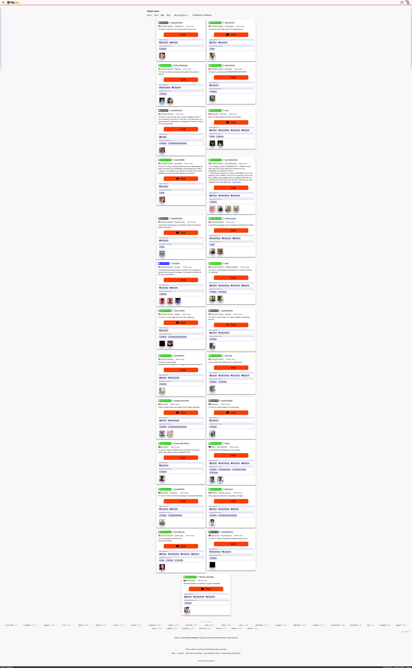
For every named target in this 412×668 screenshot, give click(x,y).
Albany (178, 69)
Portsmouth (226, 535)
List (162, 15)
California (179, 535)
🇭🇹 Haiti (212, 447)
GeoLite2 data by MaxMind (230, 653)
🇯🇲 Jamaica (213, 404)
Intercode (10, 667)
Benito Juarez (225, 493)
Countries (180, 653)
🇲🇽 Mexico (213, 493)
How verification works (212, 653)
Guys (149, 15)
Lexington (229, 26)
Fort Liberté (222, 447)
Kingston (173, 493)
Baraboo (178, 163)
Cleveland (179, 26)
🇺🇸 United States (165, 26)
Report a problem (399, 667)
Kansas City (180, 222)
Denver (228, 314)
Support (408, 667)
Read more (237, 182)
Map (168, 15)
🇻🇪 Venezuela (189, 580)
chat (183, 34)
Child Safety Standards (194, 653)
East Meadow (231, 163)
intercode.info (210, 661)
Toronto (223, 114)
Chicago (228, 69)
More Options (180, 15)
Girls (156, 15)
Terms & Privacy (387, 667)
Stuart (177, 267)
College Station (231, 267)
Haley (177, 314)
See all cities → (406, 631)
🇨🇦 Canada (213, 114)
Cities (173, 653)
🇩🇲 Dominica (214, 535)
